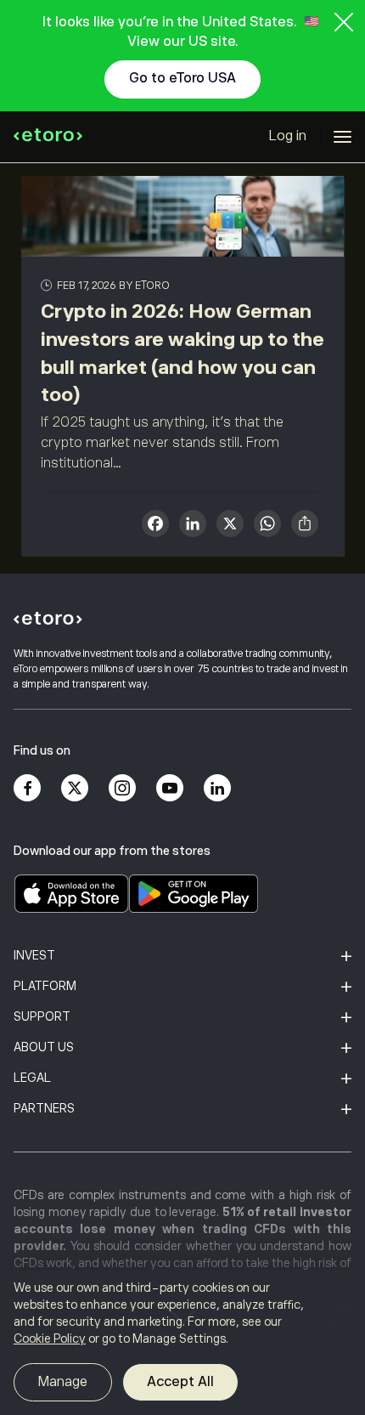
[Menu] (342, 136)
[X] (230, 525)
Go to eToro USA (182, 78)
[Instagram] (122, 787)
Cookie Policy (50, 1338)
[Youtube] (169, 787)
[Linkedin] (217, 787)
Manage (62, 1382)
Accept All (180, 1382)
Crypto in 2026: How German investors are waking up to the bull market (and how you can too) (182, 353)
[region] (182, 1343)
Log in (287, 136)
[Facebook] (27, 787)
